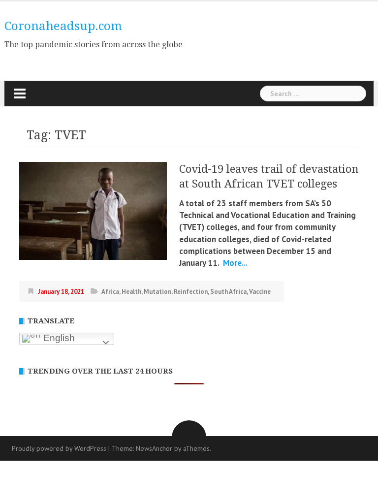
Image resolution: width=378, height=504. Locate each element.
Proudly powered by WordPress (59, 448)
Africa (110, 291)
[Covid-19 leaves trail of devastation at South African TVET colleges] (93, 210)
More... (234, 262)
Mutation (157, 291)
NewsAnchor (154, 448)
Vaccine (260, 291)
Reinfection (191, 291)
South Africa (228, 291)
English (58, 338)
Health (131, 291)
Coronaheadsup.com (63, 26)
